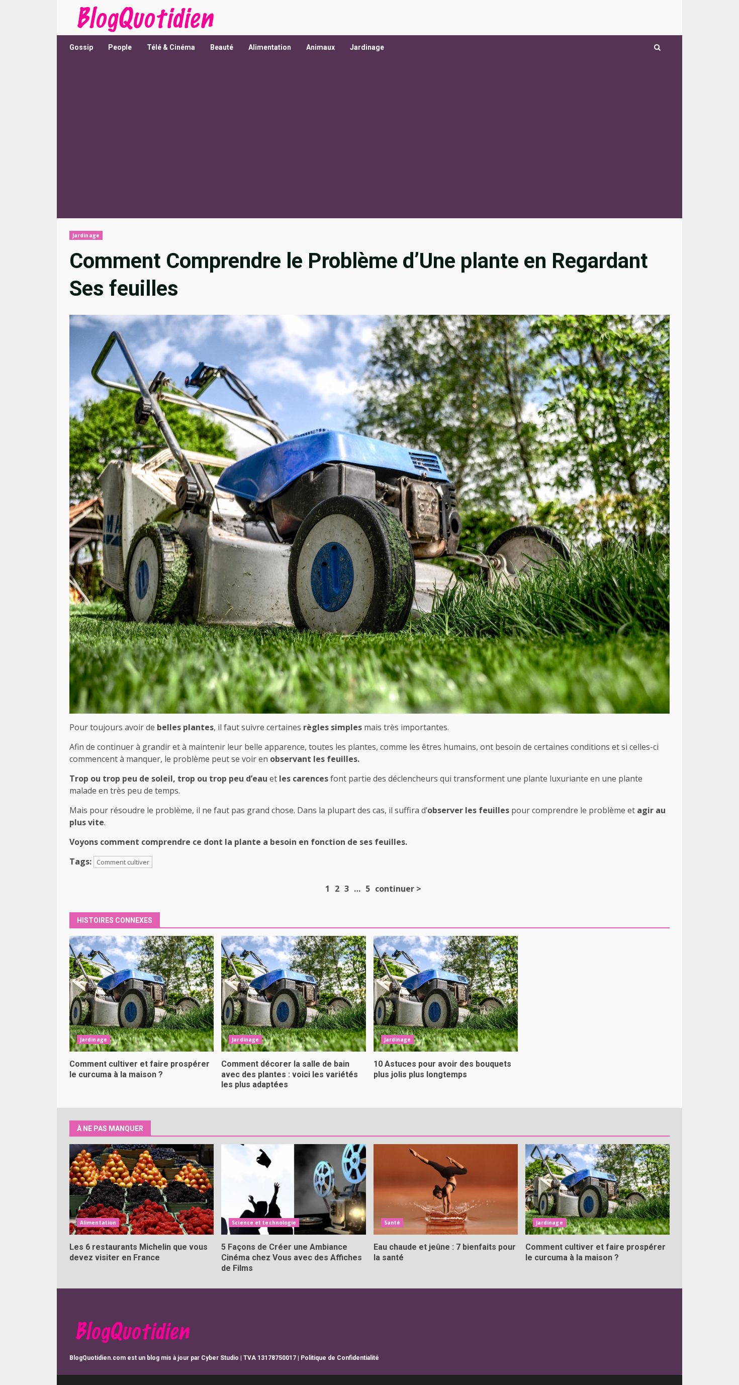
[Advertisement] (369, 142)
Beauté (221, 47)
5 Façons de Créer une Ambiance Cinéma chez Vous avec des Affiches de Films (293, 1189)
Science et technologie (264, 1222)
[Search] (657, 47)
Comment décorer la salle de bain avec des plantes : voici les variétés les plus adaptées (293, 994)
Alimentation (269, 47)
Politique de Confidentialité (340, 1357)
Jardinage (367, 47)
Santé (392, 1222)
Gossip (81, 47)
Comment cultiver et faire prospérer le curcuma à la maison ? (141, 994)
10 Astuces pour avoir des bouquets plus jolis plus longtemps (446, 994)
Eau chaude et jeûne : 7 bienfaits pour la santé (446, 1189)
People (120, 47)
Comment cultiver (123, 862)
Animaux (320, 47)
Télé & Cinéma (171, 47)
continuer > (398, 888)
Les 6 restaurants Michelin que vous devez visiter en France (141, 1189)
